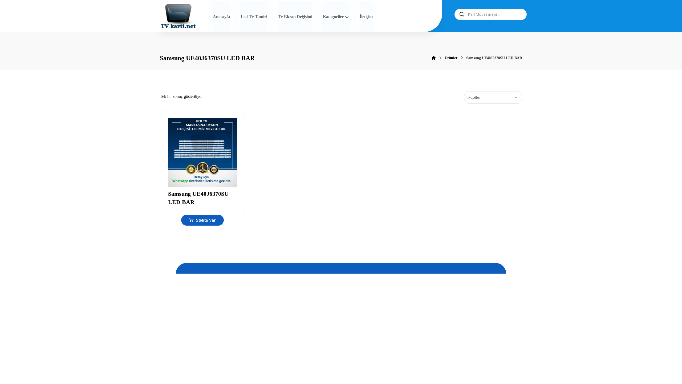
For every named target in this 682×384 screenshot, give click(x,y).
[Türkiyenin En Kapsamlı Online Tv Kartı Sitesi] (178, 17)
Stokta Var (206, 220)
